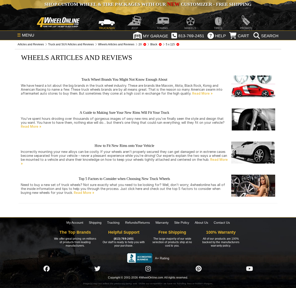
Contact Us (222, 222)
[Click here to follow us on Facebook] (46, 268)
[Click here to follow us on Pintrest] (198, 268)
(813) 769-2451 (124, 238)
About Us (201, 222)
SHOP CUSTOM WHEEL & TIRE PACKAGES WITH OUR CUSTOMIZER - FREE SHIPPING (148, 4)
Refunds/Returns (137, 222)
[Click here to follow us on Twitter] (97, 268)
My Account (74, 222)
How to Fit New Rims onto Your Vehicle (124, 146)
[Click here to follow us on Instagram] (148, 268)
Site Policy (181, 222)
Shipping (95, 222)
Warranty (162, 222)
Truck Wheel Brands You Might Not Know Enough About (124, 79)
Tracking (113, 222)
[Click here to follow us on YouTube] (249, 268)
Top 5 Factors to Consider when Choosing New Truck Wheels (124, 179)
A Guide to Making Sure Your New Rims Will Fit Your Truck (124, 113)
